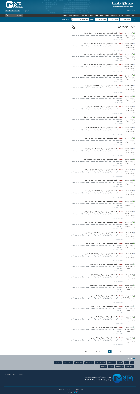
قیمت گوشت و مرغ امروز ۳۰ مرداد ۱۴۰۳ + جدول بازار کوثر (103, 86)
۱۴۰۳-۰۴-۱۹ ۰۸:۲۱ (117, 323)
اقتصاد (101, 15)
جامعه (91, 15)
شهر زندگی (127, 15)
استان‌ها (121, 15)
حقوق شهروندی (89, 363)
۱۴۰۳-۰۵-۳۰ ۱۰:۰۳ (117, 92)
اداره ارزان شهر (119, 366)
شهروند (126, 363)
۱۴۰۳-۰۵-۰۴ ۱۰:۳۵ (117, 208)
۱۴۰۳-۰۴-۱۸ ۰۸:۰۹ (117, 334)
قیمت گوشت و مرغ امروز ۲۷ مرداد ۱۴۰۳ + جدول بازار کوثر (103, 96)
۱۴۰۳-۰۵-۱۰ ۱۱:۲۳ (117, 176)
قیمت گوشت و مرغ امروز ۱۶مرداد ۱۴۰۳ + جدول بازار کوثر (103, 138)
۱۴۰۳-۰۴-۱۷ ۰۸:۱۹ (117, 344)
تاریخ (133, 19)
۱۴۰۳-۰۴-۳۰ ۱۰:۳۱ (117, 260)
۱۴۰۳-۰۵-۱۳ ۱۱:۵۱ (117, 166)
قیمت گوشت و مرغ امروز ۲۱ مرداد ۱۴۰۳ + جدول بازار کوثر (103, 128)
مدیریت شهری (111, 363)
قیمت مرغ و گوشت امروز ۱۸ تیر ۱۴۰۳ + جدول (106, 327)
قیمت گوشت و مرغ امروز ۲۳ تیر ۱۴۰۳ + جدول (106, 285)
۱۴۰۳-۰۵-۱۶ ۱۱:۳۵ (117, 145)
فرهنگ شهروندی (68, 363)
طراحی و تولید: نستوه (69, 392)
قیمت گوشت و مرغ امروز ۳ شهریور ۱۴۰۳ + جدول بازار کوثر (103, 65)
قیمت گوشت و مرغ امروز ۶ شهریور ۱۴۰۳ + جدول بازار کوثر (103, 54)
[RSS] (73, 27)
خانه (133, 15)
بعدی (85, 351)
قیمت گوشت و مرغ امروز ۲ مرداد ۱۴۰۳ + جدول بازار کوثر (103, 222)
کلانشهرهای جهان (100, 363)
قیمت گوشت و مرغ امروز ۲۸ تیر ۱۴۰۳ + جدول (106, 264)
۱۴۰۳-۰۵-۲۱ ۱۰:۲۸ (117, 134)
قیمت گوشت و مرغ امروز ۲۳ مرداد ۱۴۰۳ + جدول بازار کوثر (103, 117)
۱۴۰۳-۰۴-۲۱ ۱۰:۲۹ (117, 302)
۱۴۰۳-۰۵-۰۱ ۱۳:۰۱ (117, 239)
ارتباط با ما (8, 374)
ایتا (6, 11)
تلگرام (9, 11)
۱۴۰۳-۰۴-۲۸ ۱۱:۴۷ (117, 271)
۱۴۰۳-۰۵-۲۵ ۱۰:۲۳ (116, 113)
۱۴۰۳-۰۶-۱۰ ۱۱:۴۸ (117, 40)
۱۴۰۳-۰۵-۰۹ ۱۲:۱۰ (117, 187)
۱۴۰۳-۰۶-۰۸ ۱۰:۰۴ (117, 50)
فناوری (82, 15)
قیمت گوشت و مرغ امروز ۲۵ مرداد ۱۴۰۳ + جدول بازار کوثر (103, 107)
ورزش (87, 15)
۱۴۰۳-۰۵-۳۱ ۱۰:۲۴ (117, 82)
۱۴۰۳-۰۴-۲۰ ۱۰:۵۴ (117, 313)
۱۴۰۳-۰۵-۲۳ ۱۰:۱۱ (117, 124)
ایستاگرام (12, 11)
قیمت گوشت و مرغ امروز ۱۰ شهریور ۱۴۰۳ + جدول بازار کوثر (103, 33)
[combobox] (125, 19)
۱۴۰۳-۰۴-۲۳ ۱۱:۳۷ (116, 292)
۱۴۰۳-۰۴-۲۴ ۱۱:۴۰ (117, 281)
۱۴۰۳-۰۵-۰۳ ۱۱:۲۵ (117, 218)
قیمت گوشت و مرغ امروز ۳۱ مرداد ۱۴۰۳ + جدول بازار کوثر (103, 75)
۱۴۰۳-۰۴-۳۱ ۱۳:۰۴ (117, 250)
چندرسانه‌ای (76, 15)
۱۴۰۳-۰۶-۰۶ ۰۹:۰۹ (117, 61)
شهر (132, 363)
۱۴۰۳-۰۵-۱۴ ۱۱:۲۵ (117, 155)
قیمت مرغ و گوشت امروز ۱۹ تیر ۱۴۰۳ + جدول (106, 317)
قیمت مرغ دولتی (126, 26)
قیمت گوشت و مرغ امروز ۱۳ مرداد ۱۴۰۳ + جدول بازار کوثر (103, 159)
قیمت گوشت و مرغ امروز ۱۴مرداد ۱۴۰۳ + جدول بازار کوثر (103, 149)
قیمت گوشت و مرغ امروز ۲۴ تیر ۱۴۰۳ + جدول (106, 275)
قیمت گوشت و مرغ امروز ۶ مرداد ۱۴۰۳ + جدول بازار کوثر (103, 191)
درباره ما (21, 374)
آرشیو (18, 11)
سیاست (107, 15)
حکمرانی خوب (129, 366)
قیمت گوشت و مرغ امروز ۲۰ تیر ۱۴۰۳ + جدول (106, 306)
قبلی (120, 351)
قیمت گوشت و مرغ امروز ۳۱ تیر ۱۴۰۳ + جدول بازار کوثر (104, 243)
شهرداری (111, 366)
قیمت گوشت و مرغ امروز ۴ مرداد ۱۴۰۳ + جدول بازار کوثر (103, 201)
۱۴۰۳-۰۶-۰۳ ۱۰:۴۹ (117, 71)
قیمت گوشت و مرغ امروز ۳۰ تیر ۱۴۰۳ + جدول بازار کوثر (103, 254)
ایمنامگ (65, 15)
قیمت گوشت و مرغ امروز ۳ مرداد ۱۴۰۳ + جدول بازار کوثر (103, 212)
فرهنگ (96, 15)
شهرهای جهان (113, 15)
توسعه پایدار (58, 363)
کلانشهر (120, 363)
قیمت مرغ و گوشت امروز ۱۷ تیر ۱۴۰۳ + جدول (106, 338)
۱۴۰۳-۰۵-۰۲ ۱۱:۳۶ (117, 229)
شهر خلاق (103, 366)
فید (15, 11)
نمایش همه (65, 19)
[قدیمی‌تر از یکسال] (129, 36)
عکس (70, 15)
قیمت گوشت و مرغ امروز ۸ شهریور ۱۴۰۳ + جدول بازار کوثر (103, 44)
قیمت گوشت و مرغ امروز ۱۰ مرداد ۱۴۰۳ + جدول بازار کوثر (103, 170)
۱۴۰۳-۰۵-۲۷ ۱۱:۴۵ (117, 103)
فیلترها (92, 19)
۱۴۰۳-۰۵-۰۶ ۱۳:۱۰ (117, 197)
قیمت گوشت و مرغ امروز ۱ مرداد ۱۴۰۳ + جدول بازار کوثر (103, 233)
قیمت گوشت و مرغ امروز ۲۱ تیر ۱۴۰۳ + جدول (106, 296)
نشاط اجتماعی (79, 363)
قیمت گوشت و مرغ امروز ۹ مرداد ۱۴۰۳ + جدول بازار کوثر (103, 180)
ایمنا (114, 5)
